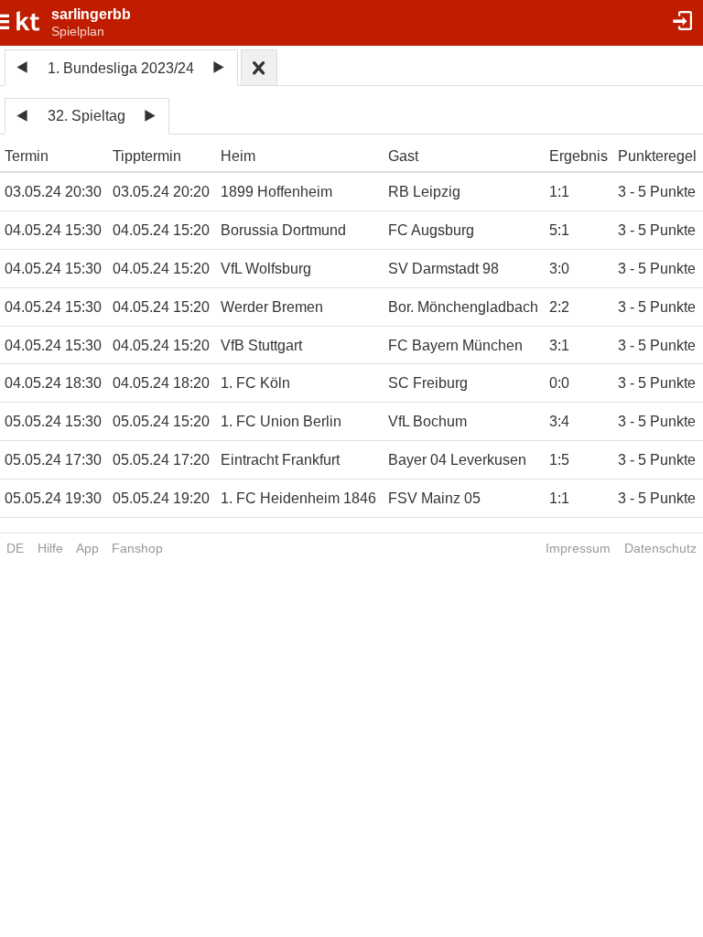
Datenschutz (660, 548)
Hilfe (50, 548)
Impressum (578, 548)
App (87, 548)
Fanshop (137, 548)
